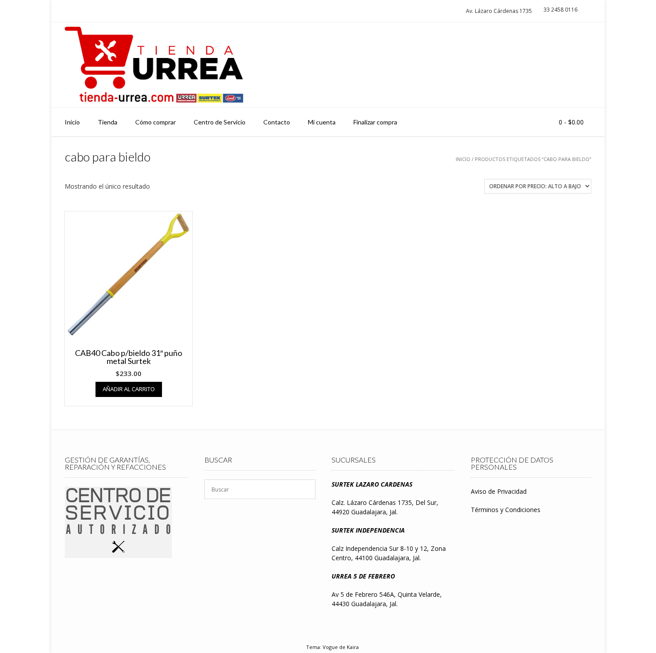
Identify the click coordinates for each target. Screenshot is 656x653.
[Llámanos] (563, 64)
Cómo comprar (155, 122)
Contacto (276, 122)
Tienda (107, 122)
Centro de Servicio (219, 122)
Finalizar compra (375, 122)
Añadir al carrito (129, 389)
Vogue (330, 647)
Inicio (72, 122)
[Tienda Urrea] (154, 65)
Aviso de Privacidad (499, 491)
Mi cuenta (322, 122)
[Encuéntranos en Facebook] (580, 64)
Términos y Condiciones (505, 509)
